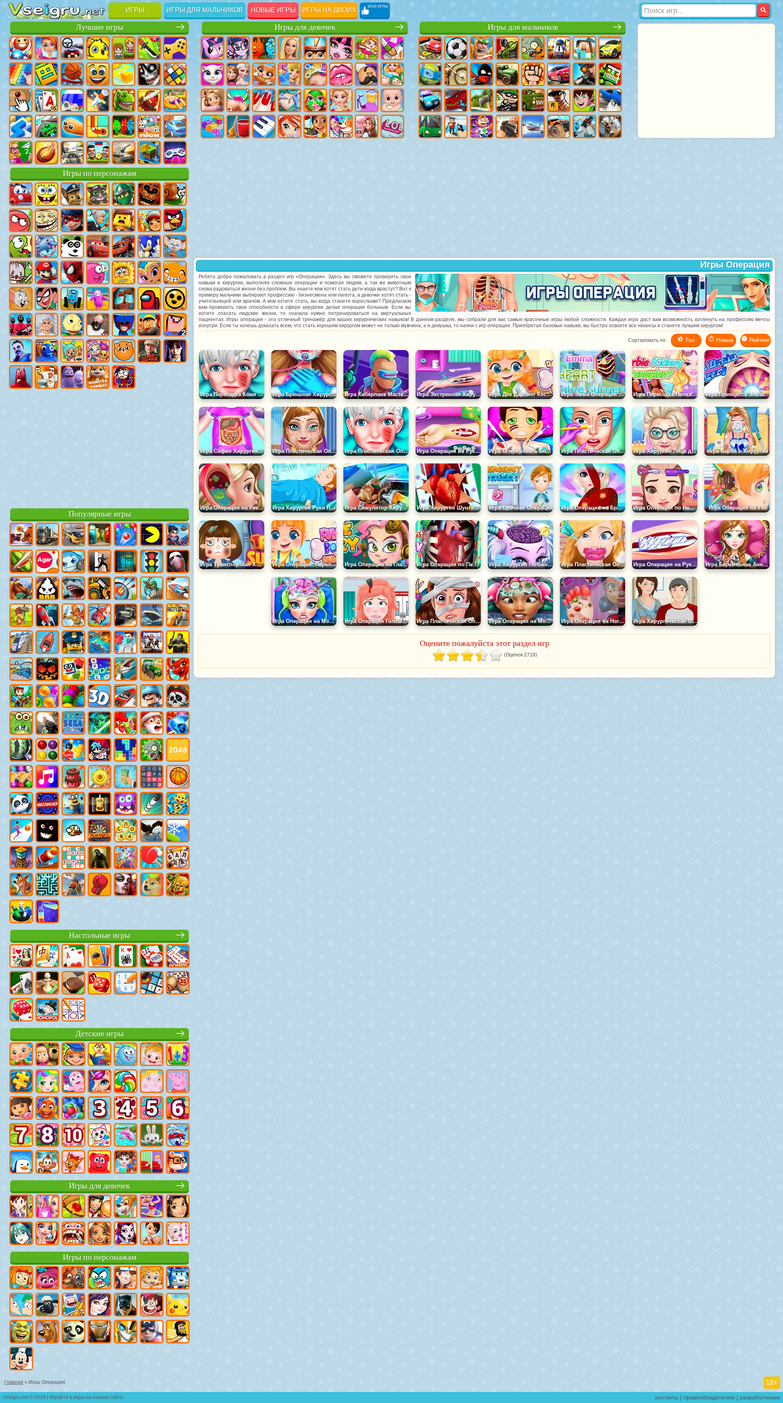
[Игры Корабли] (151, 616)
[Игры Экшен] (21, 535)
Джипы (559, 126)
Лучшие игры (99, 27)
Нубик (175, 325)
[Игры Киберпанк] (177, 643)
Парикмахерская (315, 74)
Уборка (238, 126)
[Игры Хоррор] (47, 831)
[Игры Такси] (177, 616)
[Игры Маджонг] (47, 956)
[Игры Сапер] (151, 983)
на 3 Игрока (123, 126)
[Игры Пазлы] (21, 1082)
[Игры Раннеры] (73, 804)
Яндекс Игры (175, 48)
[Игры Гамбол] (99, 1278)
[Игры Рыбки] (47, 1109)
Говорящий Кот (98, 194)
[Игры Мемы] (151, 885)
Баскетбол (46, 152)
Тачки (98, 246)
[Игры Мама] (151, 1234)
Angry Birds (175, 220)
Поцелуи (341, 74)
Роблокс (149, 325)
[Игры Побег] (99, 562)
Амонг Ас (149, 298)
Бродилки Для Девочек (366, 48)
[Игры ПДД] (151, 562)
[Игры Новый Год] (151, 723)
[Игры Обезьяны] (47, 1162)
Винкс (289, 126)
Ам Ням (21, 246)
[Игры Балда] (177, 858)
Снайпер (584, 74)
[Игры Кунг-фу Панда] (73, 1332)
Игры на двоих (329, 10)
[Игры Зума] (73, 696)
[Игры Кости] (21, 1010)
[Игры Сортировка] (47, 912)
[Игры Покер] (151, 956)
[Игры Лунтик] (73, 1082)
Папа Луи (366, 74)
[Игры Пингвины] (21, 1162)
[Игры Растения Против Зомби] (151, 750)
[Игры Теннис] (151, 858)
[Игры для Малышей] (21, 1055)
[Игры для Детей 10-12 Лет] (73, 1135)
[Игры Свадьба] (47, 1234)
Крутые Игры (175, 126)
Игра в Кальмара (21, 325)
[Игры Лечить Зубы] (73, 1234)
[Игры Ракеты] (151, 804)
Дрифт (610, 100)
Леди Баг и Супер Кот (72, 220)
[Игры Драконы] (177, 670)
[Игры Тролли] (47, 1278)
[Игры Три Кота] (73, 1162)
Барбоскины (175, 246)
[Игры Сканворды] (73, 858)
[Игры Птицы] (151, 831)
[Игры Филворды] (151, 777)
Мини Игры (175, 100)
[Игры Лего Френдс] (177, 1207)
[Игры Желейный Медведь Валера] (99, 1162)
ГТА (559, 100)
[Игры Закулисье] (99, 858)
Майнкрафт (584, 48)
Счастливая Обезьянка (175, 272)
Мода (366, 100)
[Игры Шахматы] (47, 983)
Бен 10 (584, 100)
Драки (533, 74)
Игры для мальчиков (204, 10)
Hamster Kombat (98, 377)
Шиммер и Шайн (149, 272)
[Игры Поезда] (21, 643)
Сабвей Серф (149, 220)
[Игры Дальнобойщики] (47, 535)
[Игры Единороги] (99, 1082)
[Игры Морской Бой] (99, 643)
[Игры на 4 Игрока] (99, 535)
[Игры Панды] (21, 804)
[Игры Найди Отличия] (151, 1162)
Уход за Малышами (392, 100)
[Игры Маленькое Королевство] (151, 1082)
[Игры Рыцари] (177, 885)
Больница (238, 100)
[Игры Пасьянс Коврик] (21, 983)
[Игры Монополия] (47, 1010)
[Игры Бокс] (99, 885)
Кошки (264, 74)
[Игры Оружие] (47, 723)
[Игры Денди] (99, 804)
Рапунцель (212, 100)
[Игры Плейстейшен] (21, 885)
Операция (289, 100)
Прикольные (149, 100)
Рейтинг (759, 340)
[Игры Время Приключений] (73, 1305)
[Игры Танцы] (151, 1207)
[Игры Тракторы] (151, 670)
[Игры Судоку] (125, 983)
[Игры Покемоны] (177, 1305)
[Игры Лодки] (47, 643)
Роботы (610, 74)
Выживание (481, 100)
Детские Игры (98, 48)
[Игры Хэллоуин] (47, 670)
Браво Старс (175, 298)
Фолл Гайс (98, 298)
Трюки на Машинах (46, 126)
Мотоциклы (456, 74)
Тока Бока (72, 351)
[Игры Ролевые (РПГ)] (177, 535)
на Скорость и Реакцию (21, 126)
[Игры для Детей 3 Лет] (99, 1109)
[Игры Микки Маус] (21, 1359)
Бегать (481, 126)
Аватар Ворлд (98, 351)
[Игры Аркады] (151, 535)
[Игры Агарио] (47, 562)
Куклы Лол (392, 126)
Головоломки (98, 126)
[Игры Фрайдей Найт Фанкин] (99, 750)
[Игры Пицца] (73, 1207)
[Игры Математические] (177, 1055)
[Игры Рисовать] (99, 1135)
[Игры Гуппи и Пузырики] (151, 1278)
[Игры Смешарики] (125, 1055)
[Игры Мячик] (177, 777)
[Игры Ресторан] (99, 1207)
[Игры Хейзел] (151, 1055)
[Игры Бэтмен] (125, 1305)
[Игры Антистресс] (177, 804)
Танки (507, 48)
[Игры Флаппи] (73, 831)
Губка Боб (46, 194)
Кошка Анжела (212, 74)
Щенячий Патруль (72, 194)
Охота (610, 126)
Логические (175, 74)
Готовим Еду (315, 126)
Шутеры (456, 126)
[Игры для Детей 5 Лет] (151, 1109)
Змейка (72, 126)
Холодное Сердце (238, 74)
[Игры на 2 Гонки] (177, 589)
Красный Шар (21, 220)
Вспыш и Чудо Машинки (123, 246)
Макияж (315, 100)
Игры (135, 10)
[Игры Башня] (21, 858)
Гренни (98, 325)
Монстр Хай (341, 48)
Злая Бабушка (98, 220)
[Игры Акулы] (73, 589)
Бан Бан (21, 377)
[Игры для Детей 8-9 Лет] (47, 1135)
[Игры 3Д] (99, 696)
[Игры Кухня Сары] (21, 1207)
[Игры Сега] (73, 723)
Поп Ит (21, 74)
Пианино (264, 126)
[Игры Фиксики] (21, 1278)
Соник (149, 246)
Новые (21, 48)
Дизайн (212, 126)
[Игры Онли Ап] (73, 885)
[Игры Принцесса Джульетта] (47, 1082)
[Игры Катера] (125, 696)
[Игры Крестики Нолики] (73, 1010)
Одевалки (289, 74)
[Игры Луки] (125, 589)
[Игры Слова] (125, 831)
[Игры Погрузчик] (99, 589)
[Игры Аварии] (21, 670)
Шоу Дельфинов (46, 246)
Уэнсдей (175, 351)
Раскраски (392, 48)
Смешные (98, 74)
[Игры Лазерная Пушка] (21, 723)
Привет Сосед (21, 351)
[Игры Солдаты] (151, 696)
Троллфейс (46, 220)
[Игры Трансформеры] (125, 1332)
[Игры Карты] (73, 956)
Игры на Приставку (175, 152)
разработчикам (760, 1397)
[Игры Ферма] (125, 723)
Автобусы (430, 126)
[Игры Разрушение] (99, 777)
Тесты (315, 48)
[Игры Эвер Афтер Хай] (125, 1234)
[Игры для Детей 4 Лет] (125, 1109)
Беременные (392, 74)
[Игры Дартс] (99, 831)
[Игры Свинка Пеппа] (177, 1082)
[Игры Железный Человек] (99, 1332)
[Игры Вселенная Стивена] (151, 1305)
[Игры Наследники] (99, 1305)
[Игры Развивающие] (73, 1055)
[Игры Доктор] (125, 643)
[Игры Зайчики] (151, 1135)
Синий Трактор (72, 298)
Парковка (430, 48)
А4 (46, 325)
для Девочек (46, 48)
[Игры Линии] (47, 750)
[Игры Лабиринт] (47, 885)
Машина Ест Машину (533, 100)
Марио (46, 272)
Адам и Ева (123, 272)
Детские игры (99, 1034)
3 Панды (72, 246)
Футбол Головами (98, 152)
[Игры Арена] (73, 616)
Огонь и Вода (264, 48)
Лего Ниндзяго (123, 194)
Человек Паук (72, 272)
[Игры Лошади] (21, 589)
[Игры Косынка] (99, 956)
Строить (149, 152)
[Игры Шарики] (47, 696)
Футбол (456, 48)
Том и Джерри (21, 298)
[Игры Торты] (73, 777)
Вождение (72, 152)
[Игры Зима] (177, 831)
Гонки (559, 74)
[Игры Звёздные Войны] (99, 723)
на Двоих (123, 48)
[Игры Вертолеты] (99, 616)
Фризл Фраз (98, 272)
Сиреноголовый (123, 298)
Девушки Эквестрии (238, 48)
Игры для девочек (305, 27)
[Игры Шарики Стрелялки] (125, 535)
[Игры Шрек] (21, 1332)
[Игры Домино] (177, 956)
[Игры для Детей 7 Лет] (21, 1135)
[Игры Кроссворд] (99, 670)
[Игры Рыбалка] (125, 670)
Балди (72, 325)
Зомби (533, 48)
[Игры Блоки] (73, 750)
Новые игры (273, 10)
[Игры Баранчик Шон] (47, 1305)
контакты (667, 1397)
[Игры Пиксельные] (21, 696)
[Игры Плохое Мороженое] (47, 589)
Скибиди (46, 377)
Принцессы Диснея (341, 100)
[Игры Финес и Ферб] (21, 1305)
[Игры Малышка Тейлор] (125, 1162)
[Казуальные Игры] (125, 858)
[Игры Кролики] (177, 1135)
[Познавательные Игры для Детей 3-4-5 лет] (99, 1055)
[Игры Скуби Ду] (47, 1332)
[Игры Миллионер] (47, 804)
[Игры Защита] (151, 589)
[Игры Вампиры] (125, 885)
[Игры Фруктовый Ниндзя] (21, 562)
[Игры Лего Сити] (73, 643)
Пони (212, 48)
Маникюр (264, 100)
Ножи (98, 100)
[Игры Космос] (47, 616)
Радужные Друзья (46, 351)
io (123, 74)
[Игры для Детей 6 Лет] (177, 1109)
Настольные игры (99, 935)
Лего (123, 220)
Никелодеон (149, 126)
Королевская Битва (559, 48)
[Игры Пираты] (177, 696)
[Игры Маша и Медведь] (47, 1055)
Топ (689, 340)
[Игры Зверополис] (73, 1278)
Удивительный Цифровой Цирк (123, 377)
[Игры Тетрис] (125, 750)
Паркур (584, 126)
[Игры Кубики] (73, 670)
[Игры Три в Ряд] (177, 723)
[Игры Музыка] (47, 777)
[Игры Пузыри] (73, 1109)
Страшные (149, 74)
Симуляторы (72, 48)
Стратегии (481, 48)
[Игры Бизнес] (125, 777)
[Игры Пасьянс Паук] (125, 956)
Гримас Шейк (72, 377)
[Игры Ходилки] (21, 831)
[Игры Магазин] (47, 1207)
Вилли (21, 194)
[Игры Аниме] (21, 1234)
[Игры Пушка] (47, 858)
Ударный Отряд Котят (21, 272)
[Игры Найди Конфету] (125, 1082)
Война (123, 152)
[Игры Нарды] (99, 983)
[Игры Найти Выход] (125, 562)
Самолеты (533, 126)
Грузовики (507, 74)
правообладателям (709, 1397)
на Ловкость (149, 48)
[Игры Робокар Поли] (177, 1278)
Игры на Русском (72, 100)
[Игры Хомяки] (177, 1162)
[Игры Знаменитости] (177, 1234)
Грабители (507, 100)
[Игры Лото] (177, 983)
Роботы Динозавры (456, 100)
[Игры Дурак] (21, 956)
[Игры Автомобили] (73, 535)
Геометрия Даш (46, 74)
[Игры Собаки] (125, 1207)
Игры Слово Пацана (149, 351)
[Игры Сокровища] (21, 777)
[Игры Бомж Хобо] (177, 1332)
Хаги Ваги (123, 325)
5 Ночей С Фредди (149, 194)
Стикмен (481, 74)
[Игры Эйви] (99, 1234)
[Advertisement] (99, 447)
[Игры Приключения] (21, 616)
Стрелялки (507, 126)
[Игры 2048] (177, 750)
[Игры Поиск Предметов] (21, 750)
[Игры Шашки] (73, 983)
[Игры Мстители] (151, 1332)
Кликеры (21, 100)
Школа (21, 152)
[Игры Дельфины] (125, 1135)
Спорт (72, 74)
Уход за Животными (341, 126)
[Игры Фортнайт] (151, 643)
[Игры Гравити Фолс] (125, 1278)
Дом (366, 126)
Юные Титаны (46, 298)
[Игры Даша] (21, 1109)
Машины (610, 48)
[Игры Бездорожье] (125, 616)
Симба (123, 351)
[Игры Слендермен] (177, 562)
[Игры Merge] (21, 912)
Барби (289, 48)
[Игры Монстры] (125, 804)
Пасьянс (46, 100)
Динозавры (123, 100)
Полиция (430, 100)
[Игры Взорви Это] (73, 562)
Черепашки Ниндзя (430, 74)
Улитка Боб (175, 194)
